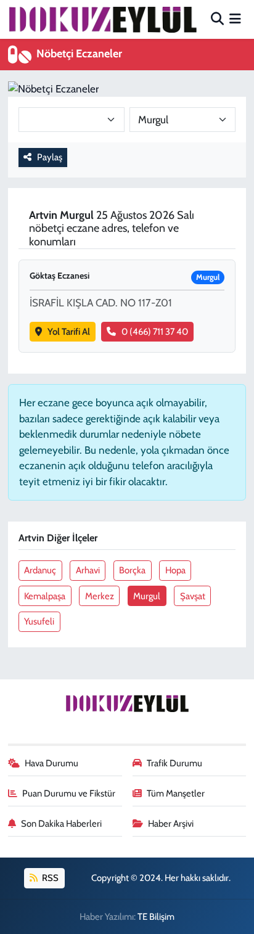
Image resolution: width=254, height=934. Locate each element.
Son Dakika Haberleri (61, 823)
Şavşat (192, 596)
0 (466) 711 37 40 (154, 331)
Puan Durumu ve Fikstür (68, 793)
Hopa (175, 570)
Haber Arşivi (171, 823)
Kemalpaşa (44, 596)
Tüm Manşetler (176, 793)
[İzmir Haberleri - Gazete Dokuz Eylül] (102, 19)
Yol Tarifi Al (68, 331)
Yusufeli (39, 621)
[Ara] (217, 19)
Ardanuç (40, 570)
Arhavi (88, 570)
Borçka (132, 570)
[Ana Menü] (235, 19)
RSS (49, 877)
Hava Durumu (51, 763)
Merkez (99, 596)
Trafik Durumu (174, 763)
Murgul (146, 596)
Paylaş (49, 157)
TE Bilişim (155, 916)
